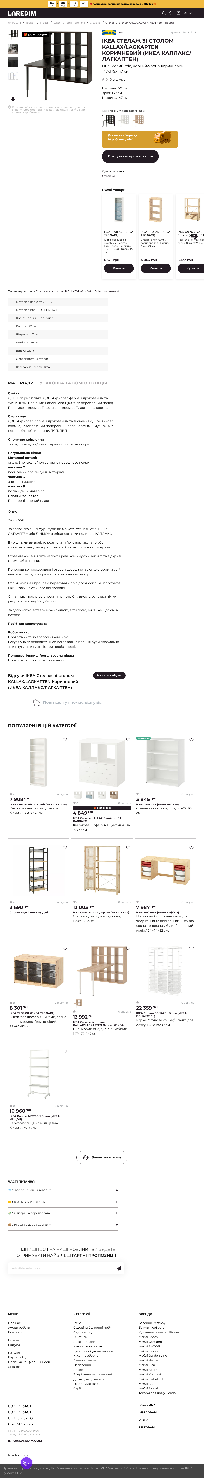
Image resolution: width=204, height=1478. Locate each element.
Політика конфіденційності (29, 1362)
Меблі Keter (148, 1370)
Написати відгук (109, 675)
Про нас (14, 1323)
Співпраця (16, 1367)
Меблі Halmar (149, 1360)
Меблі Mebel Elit (151, 1379)
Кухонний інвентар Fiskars (159, 1332)
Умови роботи (19, 1327)
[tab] (73, 383)
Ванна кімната (84, 1360)
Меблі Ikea (147, 1365)
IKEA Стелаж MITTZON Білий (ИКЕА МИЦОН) (35, 1118)
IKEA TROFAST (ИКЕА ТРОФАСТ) (118, 233)
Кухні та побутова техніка (93, 1351)
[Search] (164, 13)
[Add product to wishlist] (64, 739)
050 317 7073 (20, 1424)
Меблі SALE (147, 1384)
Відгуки (14, 1345)
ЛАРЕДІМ (14, 22)
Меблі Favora (149, 1351)
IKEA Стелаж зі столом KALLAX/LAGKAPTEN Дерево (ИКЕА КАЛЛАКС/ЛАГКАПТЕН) (98, 1024)
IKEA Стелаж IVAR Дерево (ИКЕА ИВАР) (101, 912)
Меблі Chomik (149, 1337)
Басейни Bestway (152, 1323)
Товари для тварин (88, 1384)
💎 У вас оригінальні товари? (29, 1190)
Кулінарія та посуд (87, 1346)
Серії (77, 1388)
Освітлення (82, 1365)
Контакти (15, 1332)
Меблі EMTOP (149, 1346)
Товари (30, 22)
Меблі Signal (148, 1388)
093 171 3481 (19, 1406)
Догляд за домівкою (89, 1379)
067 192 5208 (20, 1418)
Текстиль (80, 1337)
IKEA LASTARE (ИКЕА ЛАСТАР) (157, 804)
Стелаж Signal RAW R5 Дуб (29, 912)
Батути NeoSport (151, 1327)
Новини (14, 1340)
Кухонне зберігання (88, 1355)
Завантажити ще (106, 1157)
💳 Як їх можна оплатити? (26, 1201)
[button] (194, 236)
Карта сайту (17, 1357)
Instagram (148, 1412)
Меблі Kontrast (150, 1374)
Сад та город (83, 1332)
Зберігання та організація (93, 1374)
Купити (119, 268)
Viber (143, 1420)
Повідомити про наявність (130, 156)
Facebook (147, 1405)
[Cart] (178, 13)
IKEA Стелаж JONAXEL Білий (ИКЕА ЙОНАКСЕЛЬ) (161, 1015)
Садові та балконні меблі (92, 1327)
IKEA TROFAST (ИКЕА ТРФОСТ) (157, 912)
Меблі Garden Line (153, 1355)
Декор (78, 1370)
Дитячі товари (84, 1342)
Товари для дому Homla (157, 1393)
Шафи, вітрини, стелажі (69, 22)
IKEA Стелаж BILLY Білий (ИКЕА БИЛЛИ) (38, 804)
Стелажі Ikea (41, 367)
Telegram (147, 1427)
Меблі (44, 22)
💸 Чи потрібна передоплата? (29, 1213)
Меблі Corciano (150, 1342)
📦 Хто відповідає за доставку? (30, 1224)
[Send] (119, 1268)
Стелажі (95, 22)
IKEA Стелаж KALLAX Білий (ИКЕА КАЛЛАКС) (97, 820)
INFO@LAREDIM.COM (25, 1441)
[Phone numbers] (171, 13)
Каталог (14, 1352)
